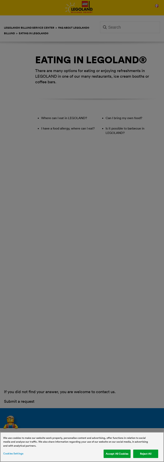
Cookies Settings (13, 453)
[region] (82, 447)
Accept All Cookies (117, 453)
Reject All (145, 453)
